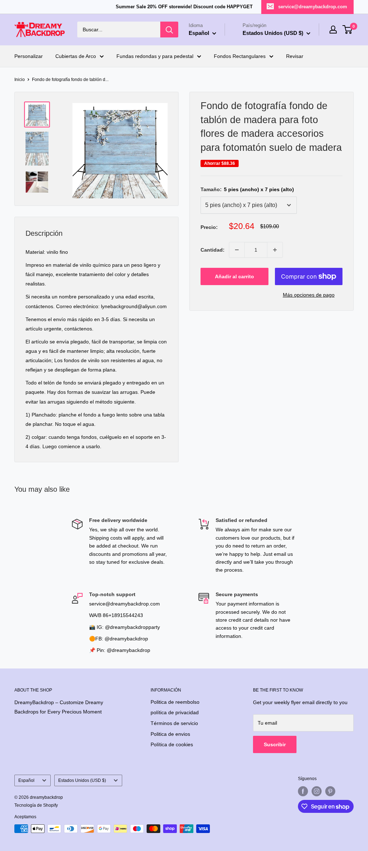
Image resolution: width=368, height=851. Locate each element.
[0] (347, 29)
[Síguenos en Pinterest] (330, 791)
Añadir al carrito (234, 276)
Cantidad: (213, 250)
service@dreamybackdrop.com (312, 6)
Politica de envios (170, 734)
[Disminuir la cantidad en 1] (236, 249)
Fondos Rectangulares (240, 56)
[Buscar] (169, 29)
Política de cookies (172, 744)
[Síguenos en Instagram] (317, 791)
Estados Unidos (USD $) (82, 780)
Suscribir (275, 744)
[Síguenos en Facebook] (303, 791)
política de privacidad (175, 712)
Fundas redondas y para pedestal (154, 56)
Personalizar (28, 56)
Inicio (19, 79)
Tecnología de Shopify (36, 805)
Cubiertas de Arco (75, 56)
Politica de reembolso (175, 702)
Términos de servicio (174, 723)
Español (26, 780)
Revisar (294, 56)
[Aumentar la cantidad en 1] (274, 249)
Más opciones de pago (309, 295)
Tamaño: (247, 189)
